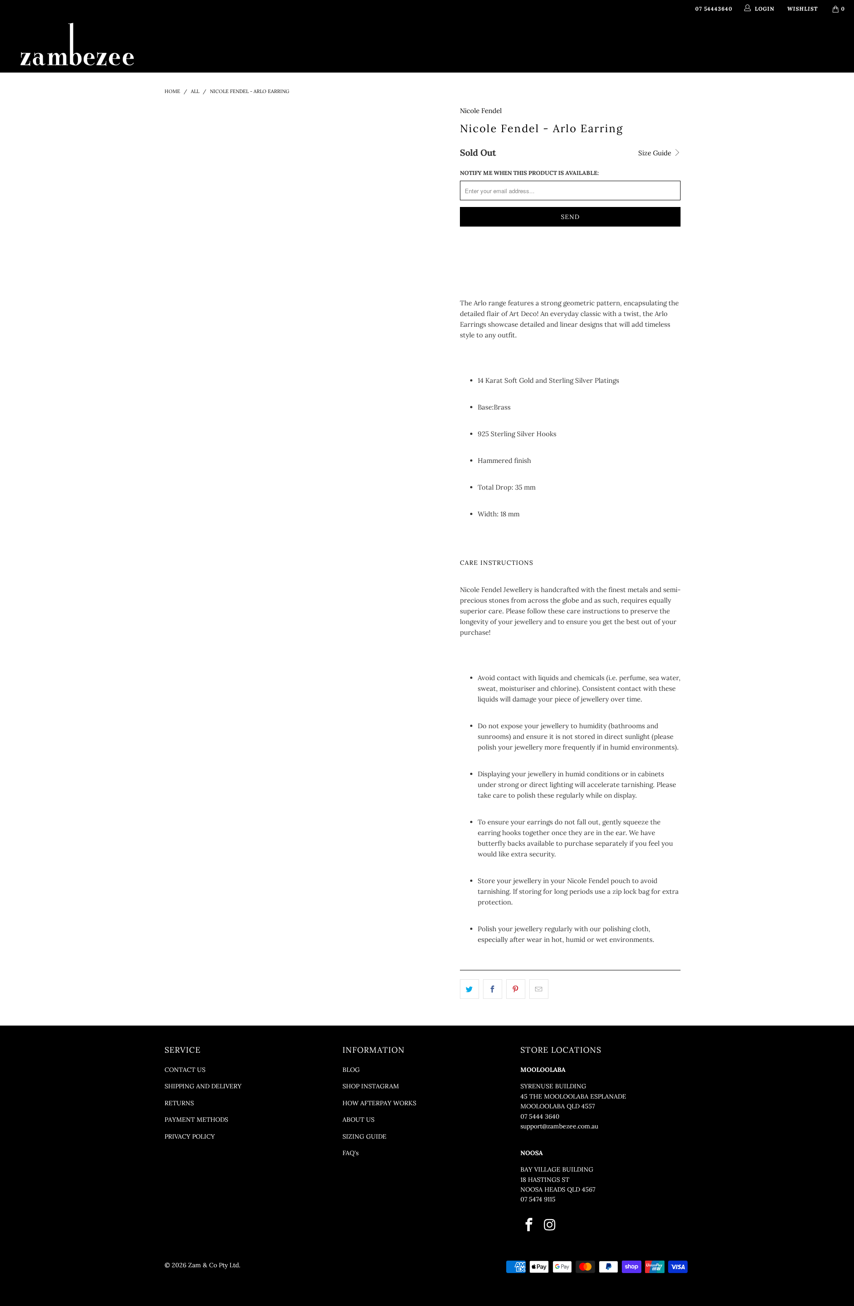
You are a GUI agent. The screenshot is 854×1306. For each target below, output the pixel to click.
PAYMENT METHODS (196, 1119)
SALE (582, 41)
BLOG (351, 1070)
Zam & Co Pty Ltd (213, 1265)
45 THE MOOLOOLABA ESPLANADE (573, 1096)
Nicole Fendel (481, 110)
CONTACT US (185, 1070)
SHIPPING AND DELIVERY (203, 1086)
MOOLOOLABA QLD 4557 (557, 1106)
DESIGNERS (371, 41)
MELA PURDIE (479, 41)
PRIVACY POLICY (190, 1136)
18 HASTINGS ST (544, 1180)
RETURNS (179, 1103)
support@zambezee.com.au (559, 1126)
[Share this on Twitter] (469, 989)
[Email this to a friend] (538, 989)
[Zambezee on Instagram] (550, 1225)
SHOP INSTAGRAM (370, 1086)
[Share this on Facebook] (492, 989)
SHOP (324, 41)
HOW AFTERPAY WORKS (379, 1103)
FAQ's (350, 1153)
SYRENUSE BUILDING (553, 1086)
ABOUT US (358, 1119)
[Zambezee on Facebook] (529, 1225)
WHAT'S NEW (282, 41)
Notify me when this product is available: (529, 173)
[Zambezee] (77, 45)
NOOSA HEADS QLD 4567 (557, 1189)
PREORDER (427, 41)
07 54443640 (714, 8)
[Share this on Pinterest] (515, 989)
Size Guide (655, 153)
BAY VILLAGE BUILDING (556, 1169)
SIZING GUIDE (364, 1136)
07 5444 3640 (540, 1116)
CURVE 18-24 (543, 41)
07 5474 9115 (538, 1199)
